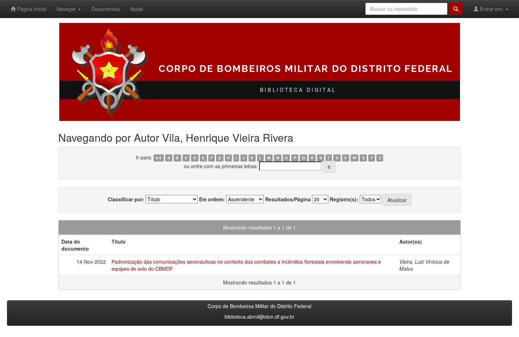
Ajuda (136, 8)
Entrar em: (491, 8)
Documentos (105, 8)
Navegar (67, 8)
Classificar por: (126, 199)
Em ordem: (212, 199)
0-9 (158, 157)
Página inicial (31, 8)
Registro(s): (344, 199)
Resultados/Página (288, 199)
